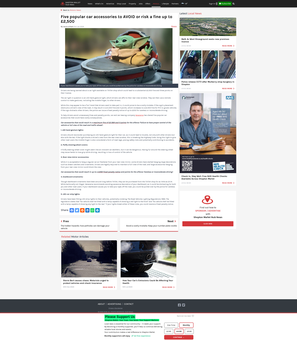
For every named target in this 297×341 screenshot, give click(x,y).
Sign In (212, 4)
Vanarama (139, 115)
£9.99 (189, 331)
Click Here (207, 224)
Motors (156, 4)
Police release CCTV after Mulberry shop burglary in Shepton (207, 83)
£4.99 (179, 331)
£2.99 (168, 331)
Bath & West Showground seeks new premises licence (205, 40)
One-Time (171, 325)
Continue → (178, 337)
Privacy (111, 308)
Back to (72, 10)
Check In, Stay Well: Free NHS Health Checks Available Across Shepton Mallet (204, 177)
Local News (186, 46)
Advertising (114, 304)
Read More (108, 287)
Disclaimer (119, 308)
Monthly (186, 325)
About (101, 304)
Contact (128, 304)
